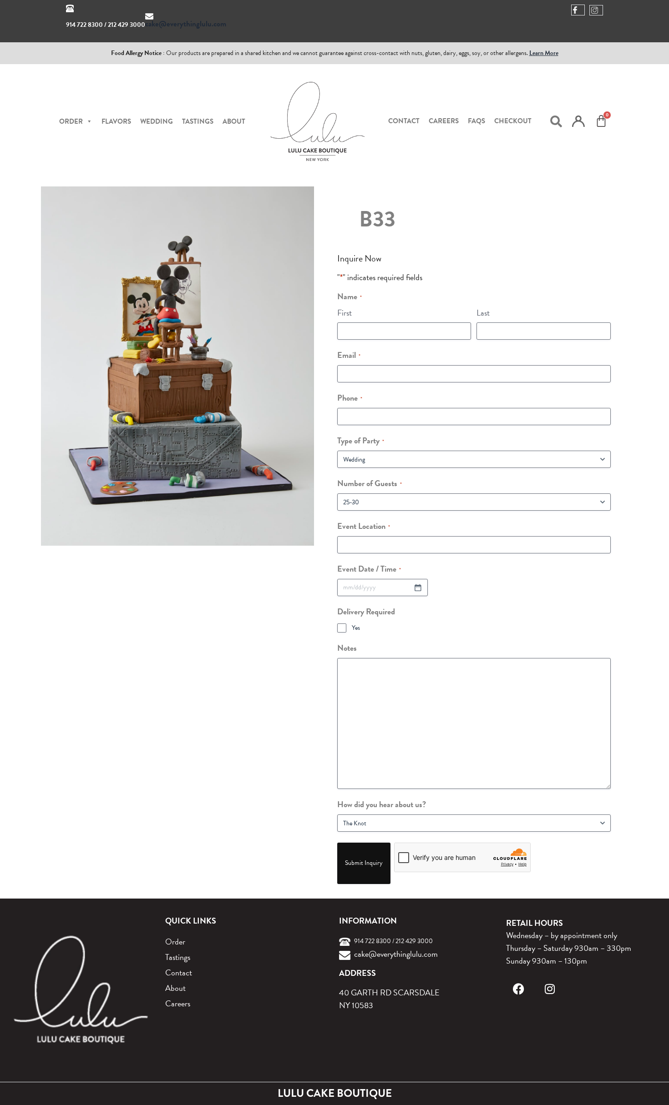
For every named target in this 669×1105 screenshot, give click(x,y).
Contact (404, 121)
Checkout (513, 121)
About (234, 121)
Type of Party (360, 440)
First (344, 312)
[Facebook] (518, 988)
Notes (347, 648)
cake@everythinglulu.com (185, 24)
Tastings (197, 121)
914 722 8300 (84, 25)
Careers (444, 121)
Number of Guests (369, 483)
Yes (356, 628)
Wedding (156, 121)
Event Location (363, 526)
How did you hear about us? (381, 804)
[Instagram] (549, 988)
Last (483, 312)
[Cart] (601, 121)
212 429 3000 (126, 25)
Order (175, 941)
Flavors (116, 121)
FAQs (476, 121)
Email (348, 355)
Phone (349, 398)
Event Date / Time (369, 569)
